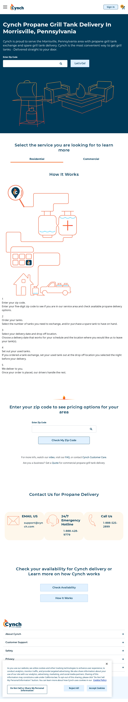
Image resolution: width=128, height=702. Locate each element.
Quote (55, 462)
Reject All (74, 688)
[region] (57, 678)
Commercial (91, 159)
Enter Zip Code (10, 57)
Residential (37, 159)
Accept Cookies (97, 688)
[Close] (106, 663)
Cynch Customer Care (94, 457)
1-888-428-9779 (71, 532)
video (52, 457)
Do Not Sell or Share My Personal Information (27, 689)
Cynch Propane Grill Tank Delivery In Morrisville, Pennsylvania (57, 28)
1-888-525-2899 (110, 524)
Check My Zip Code (64, 440)
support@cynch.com (33, 524)
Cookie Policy (99, 680)
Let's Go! (80, 63)
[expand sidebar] (5, 7)
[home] (15, 7)
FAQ (67, 457)
